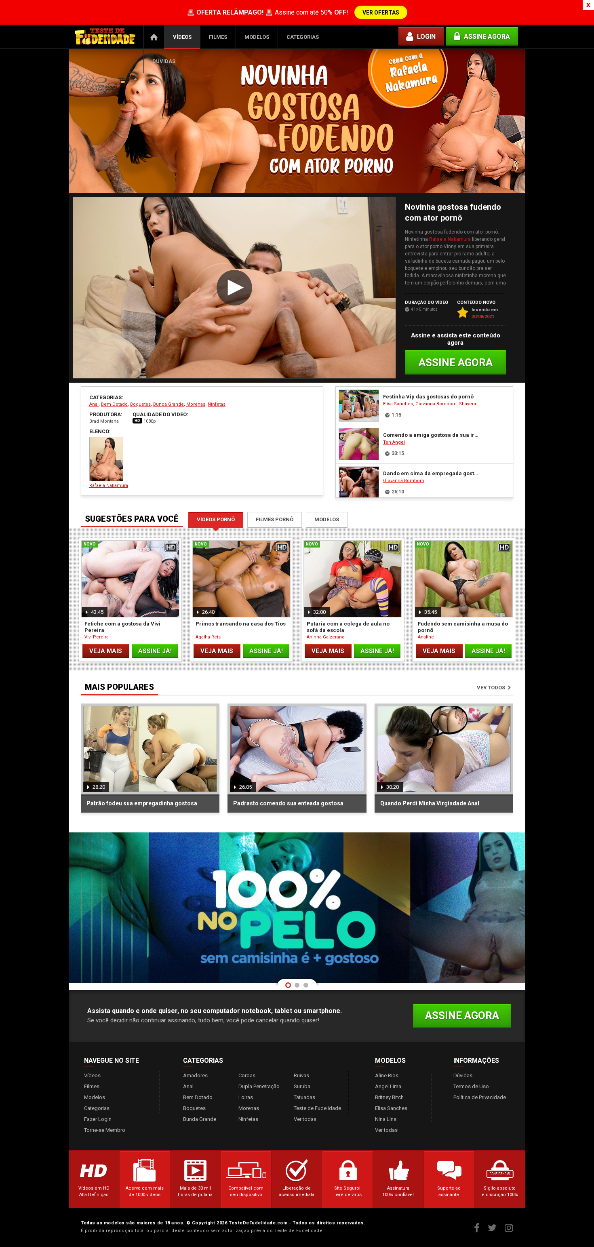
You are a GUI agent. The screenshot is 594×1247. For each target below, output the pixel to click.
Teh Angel (394, 442)
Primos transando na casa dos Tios (241, 624)
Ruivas (301, 1075)
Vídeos (182, 37)
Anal (94, 404)
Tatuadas (304, 1097)
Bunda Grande (168, 404)
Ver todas (305, 1119)
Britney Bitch (389, 1097)
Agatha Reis (208, 637)
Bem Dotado (114, 404)
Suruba (302, 1086)
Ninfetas (216, 404)
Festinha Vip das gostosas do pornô (428, 397)
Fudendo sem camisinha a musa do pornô (463, 627)
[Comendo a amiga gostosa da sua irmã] (359, 444)
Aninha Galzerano (326, 637)
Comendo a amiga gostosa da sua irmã (432, 435)
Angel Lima (388, 1086)
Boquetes (140, 404)
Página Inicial (154, 37)
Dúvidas (163, 61)
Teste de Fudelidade (317, 1108)
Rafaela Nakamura (450, 239)
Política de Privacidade (479, 1097)
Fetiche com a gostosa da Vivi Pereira (122, 627)
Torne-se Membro (104, 1130)
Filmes (218, 37)
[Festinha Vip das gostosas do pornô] (359, 405)
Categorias (302, 37)
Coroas (246, 1075)
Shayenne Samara (478, 404)
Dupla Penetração (259, 1086)
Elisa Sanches (398, 404)
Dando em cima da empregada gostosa (432, 473)
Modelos (256, 37)
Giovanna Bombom (436, 404)
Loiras (245, 1097)
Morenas (195, 404)
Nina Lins (385, 1119)
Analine (426, 637)
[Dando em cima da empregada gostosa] (359, 482)
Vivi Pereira (96, 637)
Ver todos (491, 688)
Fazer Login (98, 1119)
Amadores (195, 1075)
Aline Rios (386, 1075)
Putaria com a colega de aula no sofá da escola (348, 627)
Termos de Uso (471, 1086)
